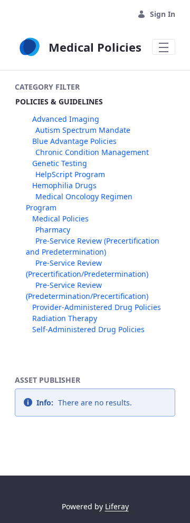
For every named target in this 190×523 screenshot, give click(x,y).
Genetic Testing (59, 163)
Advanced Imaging (65, 119)
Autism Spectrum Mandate (82, 130)
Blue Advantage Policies (74, 141)
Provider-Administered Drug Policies (96, 307)
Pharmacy (52, 230)
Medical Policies (60, 219)
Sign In (162, 14)
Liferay (117, 506)
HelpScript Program (70, 174)
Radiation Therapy (64, 318)
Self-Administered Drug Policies (88, 329)
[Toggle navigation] (163, 47)
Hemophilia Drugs (64, 185)
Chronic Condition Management (92, 152)
